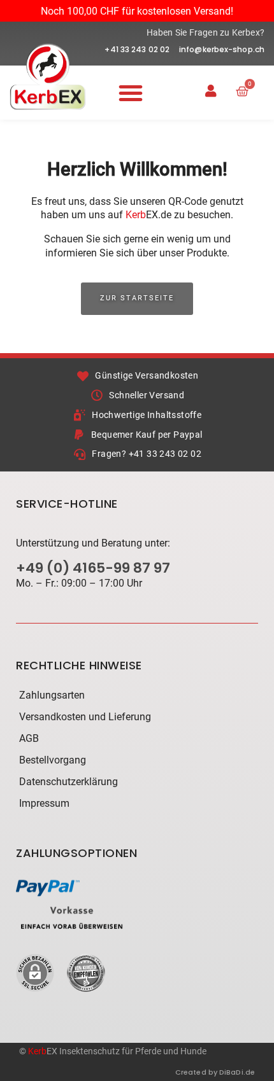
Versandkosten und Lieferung (85, 717)
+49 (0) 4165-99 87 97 (93, 568)
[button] (131, 93)
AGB (29, 738)
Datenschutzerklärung (68, 782)
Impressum (44, 803)
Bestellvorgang (52, 760)
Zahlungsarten (52, 695)
